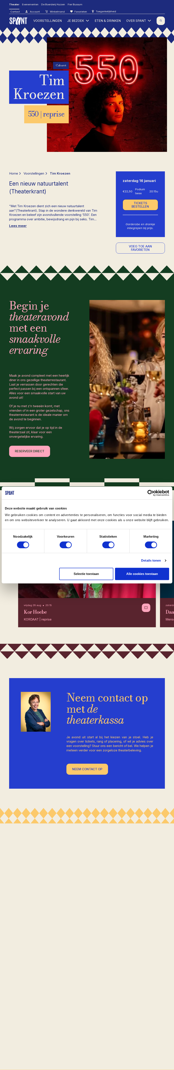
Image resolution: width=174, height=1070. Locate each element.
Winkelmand (57, 11)
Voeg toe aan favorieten (140, 248)
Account (34, 11)
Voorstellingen (34, 173)
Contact (15, 11)
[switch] (66, 544)
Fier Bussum (75, 4)
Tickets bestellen (140, 204)
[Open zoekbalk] (161, 21)
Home (13, 173)
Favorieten (80, 11)
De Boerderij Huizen (53, 4)
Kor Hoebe (35, 612)
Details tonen (151, 560)
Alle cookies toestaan (142, 574)
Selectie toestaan (86, 574)
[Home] (18, 20)
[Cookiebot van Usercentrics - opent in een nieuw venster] (150, 493)
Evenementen (30, 4)
